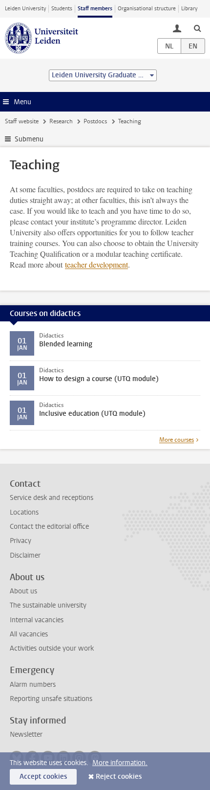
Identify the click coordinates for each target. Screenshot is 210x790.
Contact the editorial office (49, 526)
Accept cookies (43, 776)
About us (23, 591)
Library (189, 8)
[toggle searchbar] (197, 28)
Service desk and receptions (51, 497)
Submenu (29, 139)
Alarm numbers (33, 684)
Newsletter (26, 734)
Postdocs (95, 121)
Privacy (20, 540)
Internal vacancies (36, 620)
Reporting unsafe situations (51, 698)
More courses (176, 440)
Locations (24, 512)
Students (61, 8)
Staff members (95, 8)
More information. (119, 762)
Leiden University (25, 8)
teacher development (96, 264)
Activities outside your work (52, 648)
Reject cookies (119, 776)
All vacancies (29, 634)
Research (61, 121)
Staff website (22, 121)
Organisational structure (147, 8)
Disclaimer (25, 555)
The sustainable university (48, 605)
